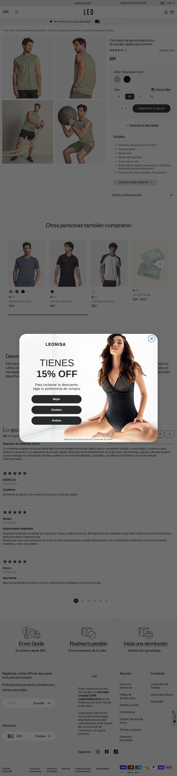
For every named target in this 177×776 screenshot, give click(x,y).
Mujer (56, 399)
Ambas (56, 420)
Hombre (56, 409)
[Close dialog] (151, 338)
